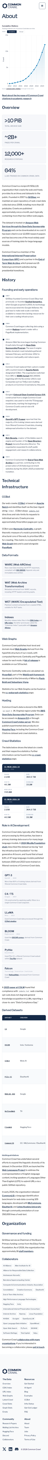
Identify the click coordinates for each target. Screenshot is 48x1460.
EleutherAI (7, 1207)
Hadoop (16, 329)
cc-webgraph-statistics (17, 692)
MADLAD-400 (10, 1094)
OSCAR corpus (18, 937)
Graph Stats (7, 1408)
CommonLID (9, 1143)
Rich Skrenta (11, 438)
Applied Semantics (33, 302)
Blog (26, 1392)
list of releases (31, 660)
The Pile (13, 959)
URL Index (9, 623)
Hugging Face (8, 729)
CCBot (21, 503)
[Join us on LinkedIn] (12, 1448)
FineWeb (8, 1127)
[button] (42, 6)
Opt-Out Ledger (30, 1408)
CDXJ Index (34, 620)
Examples (28, 1396)
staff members (26, 1251)
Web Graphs (21, 649)
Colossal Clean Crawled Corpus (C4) (29, 394)
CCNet (7, 1061)
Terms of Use (29, 1439)
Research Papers (10, 1423)
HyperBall (7, 674)
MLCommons (34, 1203)
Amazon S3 (23, 718)
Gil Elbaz (32, 197)
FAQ (26, 1412)
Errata (5, 1412)
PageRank (7, 547)
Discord (6, 1435)
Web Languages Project (13, 1170)
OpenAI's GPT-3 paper (15, 419)
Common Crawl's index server (16, 722)
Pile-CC (8, 1077)
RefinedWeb (14, 975)
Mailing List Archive (11, 1427)
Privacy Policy (30, 1435)
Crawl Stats (7, 1404)
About (26, 1423)
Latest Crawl (8, 1400)
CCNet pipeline (10, 921)
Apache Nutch (32, 370)
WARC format (23, 376)
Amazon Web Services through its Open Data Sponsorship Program (23, 226)
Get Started (29, 1383)
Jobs (26, 1431)
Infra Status (29, 1404)
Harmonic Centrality (23, 529)
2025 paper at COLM (14, 987)
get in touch (38, 1347)
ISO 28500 (20, 570)
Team (26, 1427)
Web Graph (7, 544)
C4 (6, 1029)
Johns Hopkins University (29, 1207)
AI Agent (27, 1388)
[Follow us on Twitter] (6, 1448)
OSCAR (7, 1045)
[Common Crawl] (13, 1371)
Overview (6, 1383)
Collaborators (8, 1439)
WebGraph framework (33, 674)
